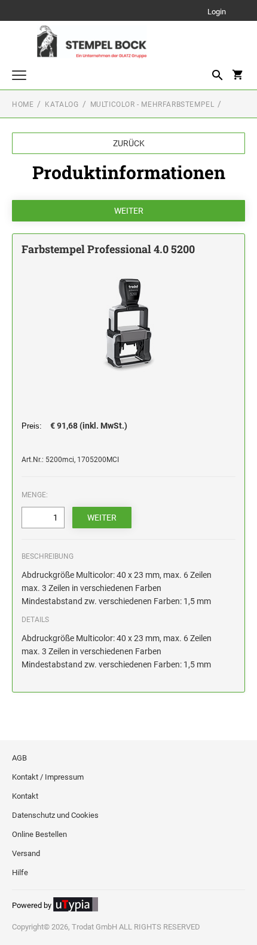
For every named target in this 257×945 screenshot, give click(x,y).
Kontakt (25, 796)
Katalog (61, 104)
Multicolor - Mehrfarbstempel (152, 104)
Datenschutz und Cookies (55, 815)
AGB (19, 757)
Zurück (129, 143)
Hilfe (20, 872)
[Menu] (19, 77)
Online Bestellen (39, 834)
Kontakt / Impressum (48, 776)
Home (22, 104)
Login (216, 12)
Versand (26, 853)
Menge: (35, 495)
